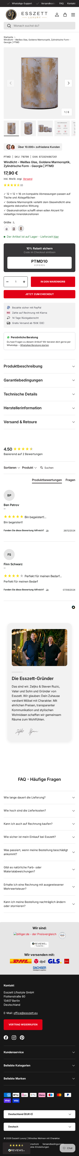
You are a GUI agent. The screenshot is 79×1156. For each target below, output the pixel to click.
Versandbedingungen (53, 1144)
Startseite (8, 37)
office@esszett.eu (26, 1013)
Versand (27, 178)
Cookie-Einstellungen (38, 1147)
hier (56, 236)
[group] (39, 449)
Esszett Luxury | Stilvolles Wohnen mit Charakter (36, 1138)
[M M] (14, 228)
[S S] (7, 228)
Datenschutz (32, 1144)
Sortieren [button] (10, 467)
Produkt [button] (28, 467)
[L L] (21, 228)
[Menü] (73, 15)
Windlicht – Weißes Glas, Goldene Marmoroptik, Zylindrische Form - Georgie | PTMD (37, 41)
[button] (65, 15)
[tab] (47, 480)
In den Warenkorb (53, 281)
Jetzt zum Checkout (39, 294)
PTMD (7, 156)
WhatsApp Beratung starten (34, 345)
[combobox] (39, 25)
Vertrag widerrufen (23, 1024)
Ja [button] (47, 530)
